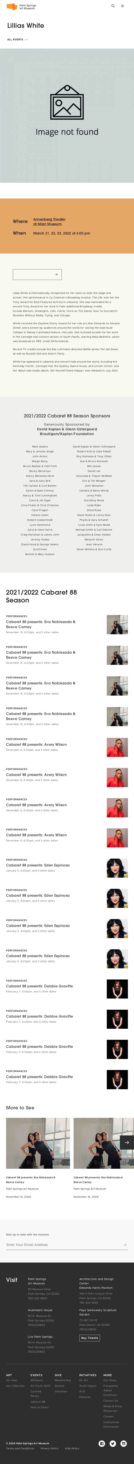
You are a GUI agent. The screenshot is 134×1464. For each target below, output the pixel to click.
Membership (63, 1380)
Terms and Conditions (20, 1448)
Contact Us (110, 1401)
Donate (60, 1386)
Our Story (109, 1380)
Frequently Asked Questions (110, 1391)
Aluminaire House (40, 1310)
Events (36, 1375)
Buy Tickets (89, 1338)
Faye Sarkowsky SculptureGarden (98, 1312)
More (107, 1375)
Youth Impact (88, 1386)
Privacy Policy (50, 1448)
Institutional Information (111, 1424)
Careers (108, 1416)
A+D (82, 1391)
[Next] (127, 1142)
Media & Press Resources (112, 1408)
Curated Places (36, 1393)
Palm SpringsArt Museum (37, 1281)
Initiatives (87, 1375)
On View (11, 1380)
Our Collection (15, 1386)
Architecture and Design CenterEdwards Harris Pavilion (96, 1283)
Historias (85, 1397)
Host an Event (40, 1407)
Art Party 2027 (40, 1386)
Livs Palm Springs (40, 1336)
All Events (15, 39)
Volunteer (61, 1391)
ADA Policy (72, 1448)
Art (9, 1375)
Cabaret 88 (38, 1402)
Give (58, 1375)
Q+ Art (83, 1380)
